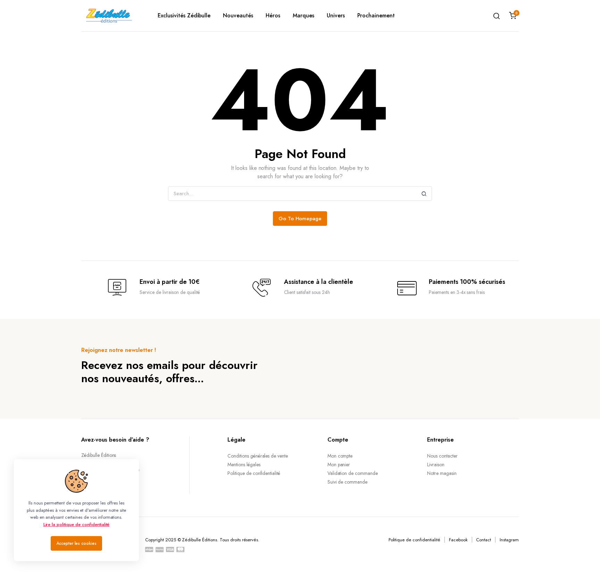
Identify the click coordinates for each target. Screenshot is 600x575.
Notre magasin (442, 473)
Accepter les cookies (76, 543)
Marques (303, 15)
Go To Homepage (300, 218)
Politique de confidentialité (253, 473)
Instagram (509, 539)
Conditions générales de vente (257, 455)
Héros (273, 15)
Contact (483, 539)
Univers (336, 15)
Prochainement (376, 15)
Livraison (435, 464)
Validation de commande (352, 473)
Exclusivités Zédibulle (184, 15)
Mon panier (338, 464)
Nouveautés (238, 15)
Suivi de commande (347, 481)
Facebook (458, 539)
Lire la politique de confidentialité (76, 524)
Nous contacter (442, 455)
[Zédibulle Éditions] (109, 16)
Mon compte (340, 455)
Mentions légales (243, 464)
